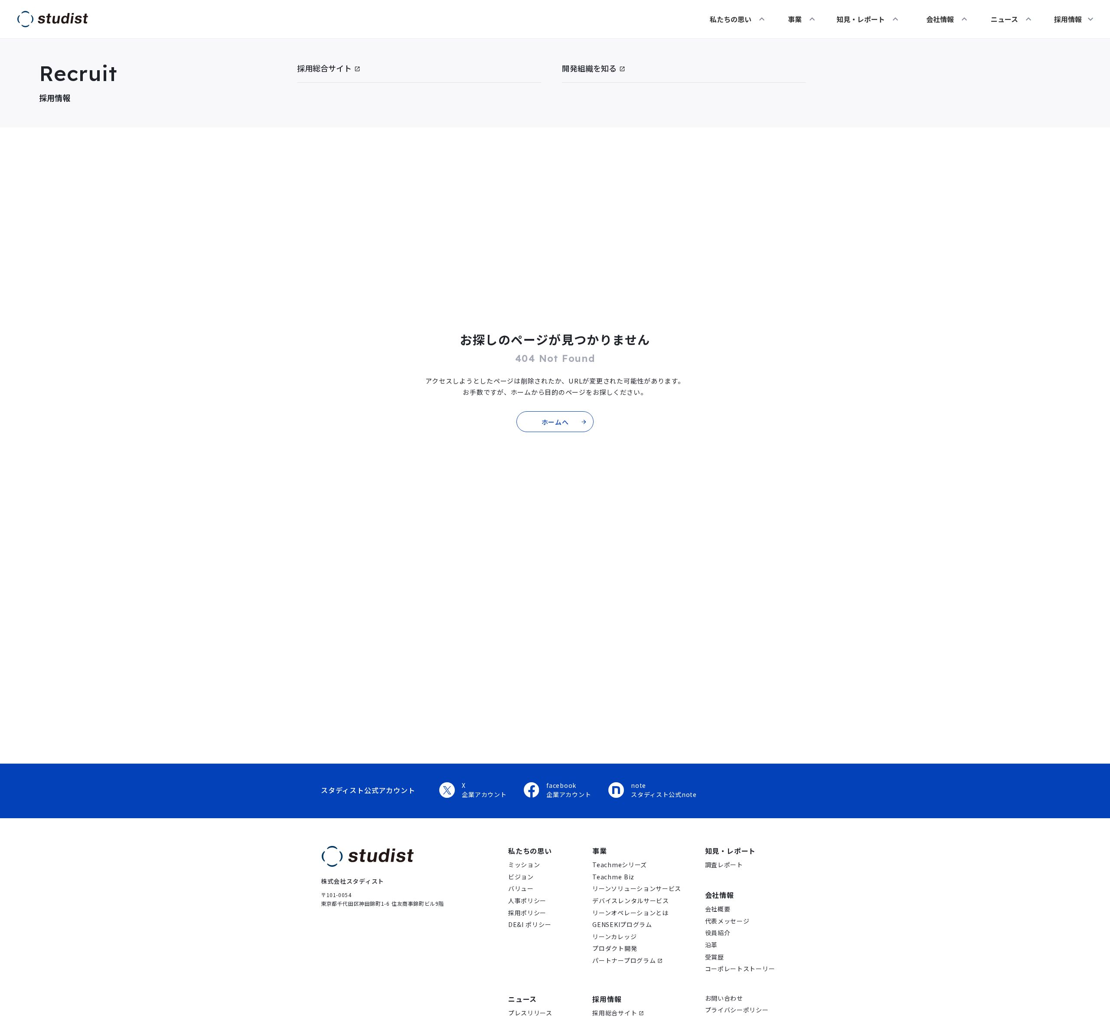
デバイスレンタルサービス (630, 901)
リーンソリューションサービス (636, 889)
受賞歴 (714, 957)
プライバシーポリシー (737, 1010)
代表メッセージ (727, 921)
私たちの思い (530, 850)
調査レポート (724, 865)
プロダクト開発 (614, 948)
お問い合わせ (724, 998)
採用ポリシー (527, 913)
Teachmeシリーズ (619, 865)
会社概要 (718, 909)
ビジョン (521, 877)
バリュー (521, 889)
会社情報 (719, 895)
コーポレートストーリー (740, 969)
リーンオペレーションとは (630, 913)
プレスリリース (530, 1013)
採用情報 (606, 999)
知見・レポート (730, 850)
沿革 (711, 945)
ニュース (522, 999)
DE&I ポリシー (529, 924)
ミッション (524, 865)
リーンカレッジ (614, 937)
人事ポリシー (527, 901)
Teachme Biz (613, 877)
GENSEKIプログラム (622, 924)
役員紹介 (718, 933)
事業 (599, 850)
